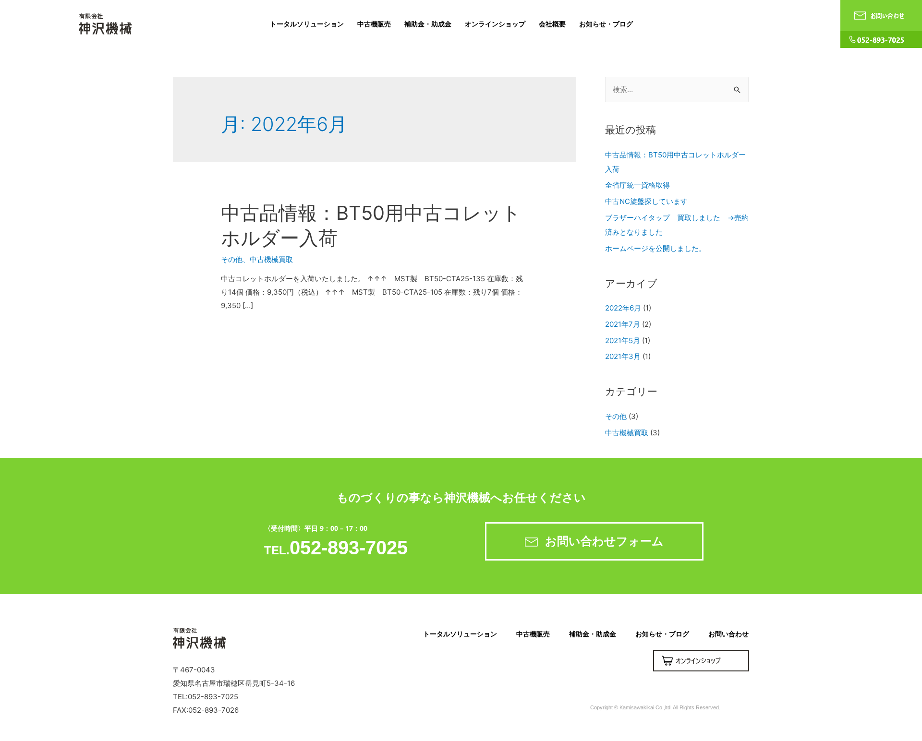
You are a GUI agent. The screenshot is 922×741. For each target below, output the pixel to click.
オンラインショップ (495, 23)
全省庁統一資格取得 (637, 185)
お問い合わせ (728, 633)
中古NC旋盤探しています (646, 201)
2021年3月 (623, 356)
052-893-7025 (349, 547)
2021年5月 (622, 340)
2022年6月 (623, 307)
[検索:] (677, 89)
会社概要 (552, 23)
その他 (232, 259)
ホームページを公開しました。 (655, 248)
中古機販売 (374, 23)
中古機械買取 (271, 259)
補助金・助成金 (427, 23)
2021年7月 (622, 324)
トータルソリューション (307, 23)
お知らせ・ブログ (606, 23)
